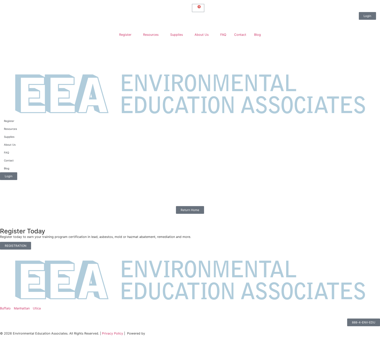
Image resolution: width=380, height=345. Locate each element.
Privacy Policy (112, 333)
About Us (202, 35)
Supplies (176, 35)
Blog (257, 35)
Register (125, 35)
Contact (240, 35)
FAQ (223, 35)
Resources (151, 35)
